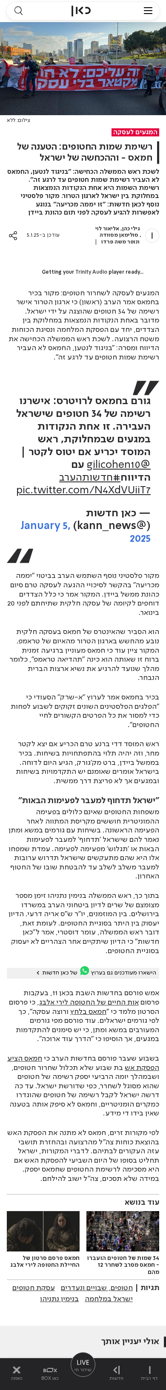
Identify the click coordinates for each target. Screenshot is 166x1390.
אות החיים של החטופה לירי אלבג (89, 1002)
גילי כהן (131, 229)
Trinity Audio (91, 272)
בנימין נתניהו (59, 1299)
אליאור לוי (107, 229)
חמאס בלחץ (88, 1012)
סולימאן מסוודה (119, 235)
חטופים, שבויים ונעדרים (97, 1288)
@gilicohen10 (119, 465)
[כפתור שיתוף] (13, 235)
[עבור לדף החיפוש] (18, 11)
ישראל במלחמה (109, 1299)
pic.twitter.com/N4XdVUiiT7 (83, 490)
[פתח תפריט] (148, 11)
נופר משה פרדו (119, 242)
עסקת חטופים (33, 1288)
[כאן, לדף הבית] (81, 11)
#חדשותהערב (89, 478)
